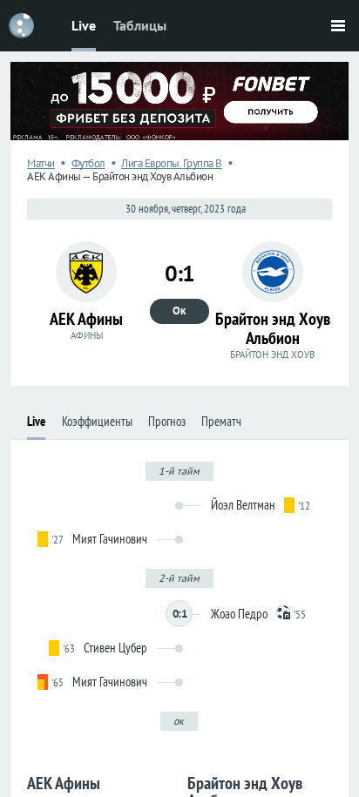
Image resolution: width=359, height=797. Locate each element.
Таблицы (139, 25)
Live (83, 25)
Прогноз (167, 421)
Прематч (221, 421)
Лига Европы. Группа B (171, 163)
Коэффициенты (97, 421)
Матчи (41, 163)
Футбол (88, 163)
